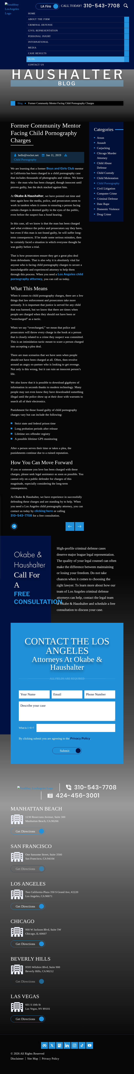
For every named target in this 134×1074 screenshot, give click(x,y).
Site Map (32, 1058)
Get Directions (25, 831)
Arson (100, 137)
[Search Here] (126, 5)
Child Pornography (25, 159)
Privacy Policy (80, 738)
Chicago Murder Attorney (106, 156)
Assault (101, 142)
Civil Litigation (106, 188)
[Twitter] (52, 1045)
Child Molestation (107, 178)
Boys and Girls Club (60, 168)
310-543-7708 (102, 5)
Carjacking (103, 148)
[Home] (13, 103)
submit (64, 750)
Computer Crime (107, 193)
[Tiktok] (82, 1045)
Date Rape (103, 204)
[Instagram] (74, 1045)
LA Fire (46, 6)
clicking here (43, 511)
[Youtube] (89, 1045)
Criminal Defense (107, 198)
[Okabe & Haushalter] (13, 8)
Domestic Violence (108, 209)
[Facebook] (44, 1045)
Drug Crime (104, 214)
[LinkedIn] (67, 1045)
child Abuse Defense (104, 165)
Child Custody (105, 173)
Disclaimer (17, 1058)
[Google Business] (59, 1045)
